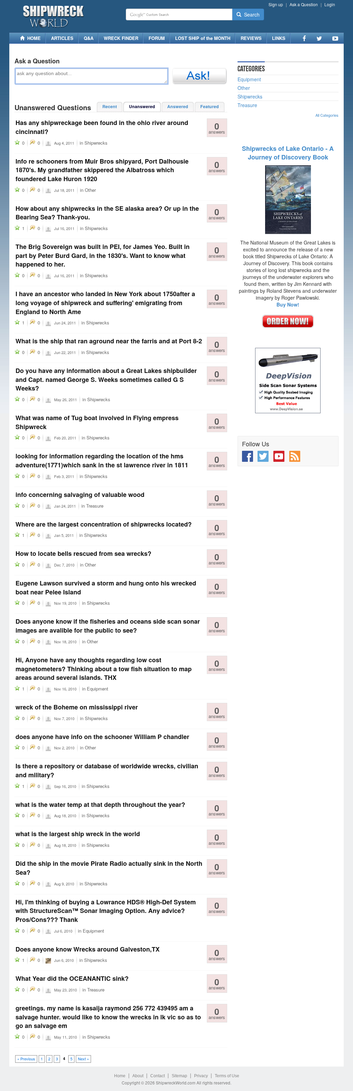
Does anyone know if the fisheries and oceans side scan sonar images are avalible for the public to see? (108, 626)
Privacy (201, 1075)
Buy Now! (287, 304)
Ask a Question (304, 4)
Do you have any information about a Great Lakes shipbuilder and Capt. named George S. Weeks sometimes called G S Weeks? (106, 379)
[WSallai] (48, 786)
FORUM (157, 38)
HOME (32, 38)
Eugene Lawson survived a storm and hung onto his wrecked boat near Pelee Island (106, 587)
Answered (177, 106)
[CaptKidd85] (48, 960)
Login (329, 4)
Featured (209, 106)
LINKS (278, 38)
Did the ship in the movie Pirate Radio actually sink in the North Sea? (109, 868)
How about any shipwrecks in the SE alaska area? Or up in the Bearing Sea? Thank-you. (107, 213)
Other (90, 190)
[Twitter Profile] (319, 38)
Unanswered (142, 106)
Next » (83, 1058)
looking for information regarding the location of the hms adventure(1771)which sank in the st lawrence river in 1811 (102, 460)
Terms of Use (227, 1075)
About (137, 1075)
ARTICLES (62, 38)
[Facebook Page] (304, 38)
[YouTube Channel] (335, 38)
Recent (109, 106)
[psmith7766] (48, 322)
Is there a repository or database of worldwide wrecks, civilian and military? (107, 770)
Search (250, 14)
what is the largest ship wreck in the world (78, 833)
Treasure (94, 505)
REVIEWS (251, 38)
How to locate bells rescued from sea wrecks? (83, 553)
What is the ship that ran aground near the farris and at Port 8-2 (109, 340)
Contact (157, 1075)
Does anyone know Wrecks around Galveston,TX (88, 949)
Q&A (88, 38)
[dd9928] (48, 228)
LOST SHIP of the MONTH (202, 38)
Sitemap (179, 1075)
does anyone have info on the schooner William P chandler (102, 736)
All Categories (327, 115)
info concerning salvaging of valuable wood (80, 494)
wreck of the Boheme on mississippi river (77, 707)
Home (119, 1075)
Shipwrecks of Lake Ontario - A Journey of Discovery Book (288, 153)
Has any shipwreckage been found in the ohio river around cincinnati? (102, 127)
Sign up (276, 4)
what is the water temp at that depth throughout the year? (100, 804)
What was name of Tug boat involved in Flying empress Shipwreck (97, 422)
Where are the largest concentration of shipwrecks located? (104, 524)
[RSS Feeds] (294, 456)
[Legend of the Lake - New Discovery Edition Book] (288, 199)
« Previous (26, 1058)
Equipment (97, 688)
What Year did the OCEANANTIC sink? (72, 978)
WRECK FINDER (121, 38)
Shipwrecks (96, 142)
